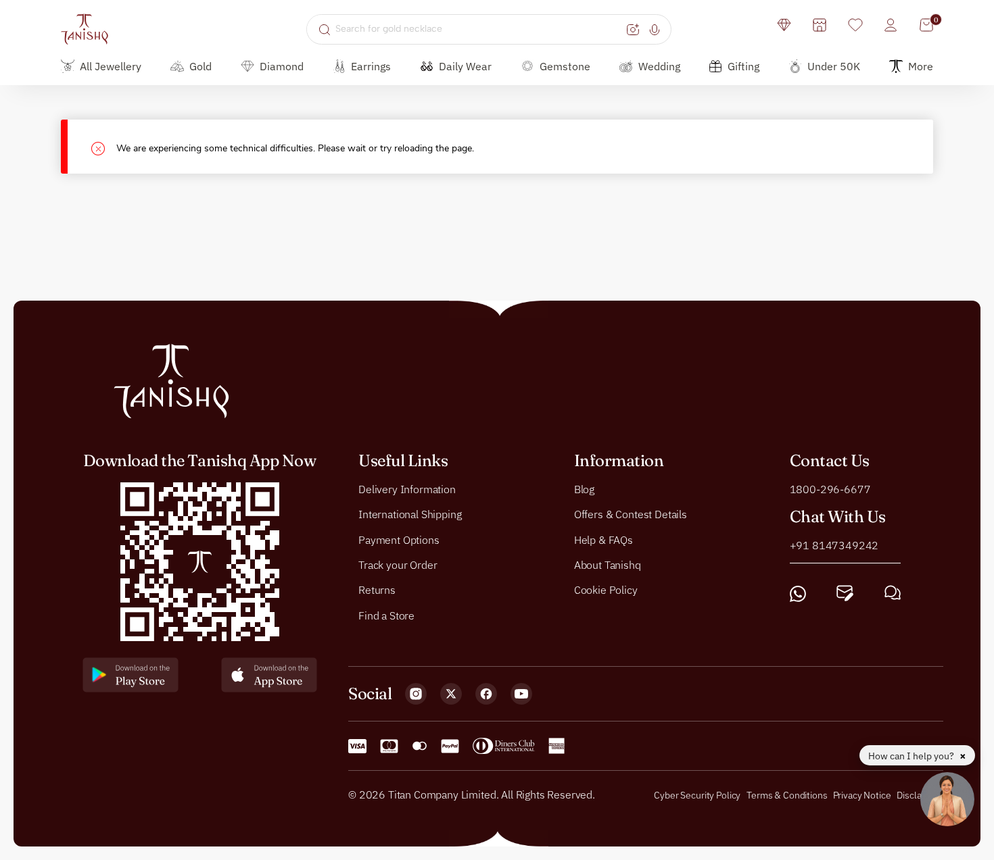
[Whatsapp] (798, 593)
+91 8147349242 (834, 545)
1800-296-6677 (830, 489)
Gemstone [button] (565, 66)
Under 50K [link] (833, 66)
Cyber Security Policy (697, 795)
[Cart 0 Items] (926, 25)
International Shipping (409, 514)
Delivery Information (407, 489)
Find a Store (386, 615)
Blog (584, 489)
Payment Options (399, 540)
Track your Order (397, 565)
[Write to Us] (844, 593)
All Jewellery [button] (110, 66)
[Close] (103, 146)
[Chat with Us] (892, 593)
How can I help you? (912, 756)
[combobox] (479, 29)
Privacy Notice (862, 795)
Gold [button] (200, 66)
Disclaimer (918, 795)
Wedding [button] (659, 66)
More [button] (920, 66)
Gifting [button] (743, 66)
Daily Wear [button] (465, 66)
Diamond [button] (282, 66)
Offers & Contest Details (630, 514)
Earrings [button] (371, 66)
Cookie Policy (606, 590)
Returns (377, 590)
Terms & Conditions (788, 795)
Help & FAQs (603, 540)
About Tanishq (607, 565)
